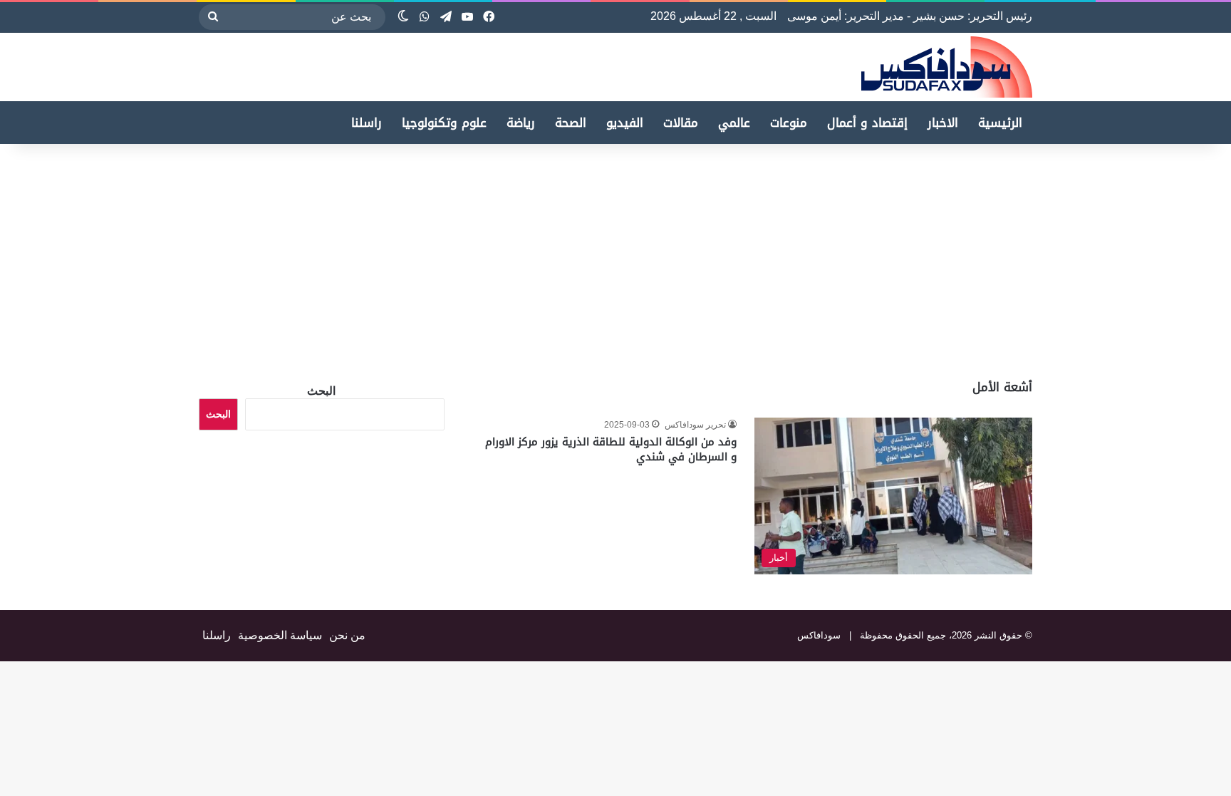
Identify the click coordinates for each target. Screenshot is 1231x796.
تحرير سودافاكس (695, 425)
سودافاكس (819, 635)
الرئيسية (1000, 122)
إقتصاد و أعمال (867, 122)
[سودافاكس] (946, 67)
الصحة (570, 122)
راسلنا (366, 122)
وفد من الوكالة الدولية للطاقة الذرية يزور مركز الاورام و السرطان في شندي (611, 449)
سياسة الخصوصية (280, 635)
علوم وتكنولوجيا (444, 122)
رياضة (521, 122)
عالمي (734, 122)
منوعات (788, 122)
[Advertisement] (1111, 258)
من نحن (347, 635)
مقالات (680, 122)
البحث (321, 391)
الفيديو (624, 122)
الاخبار (943, 122)
